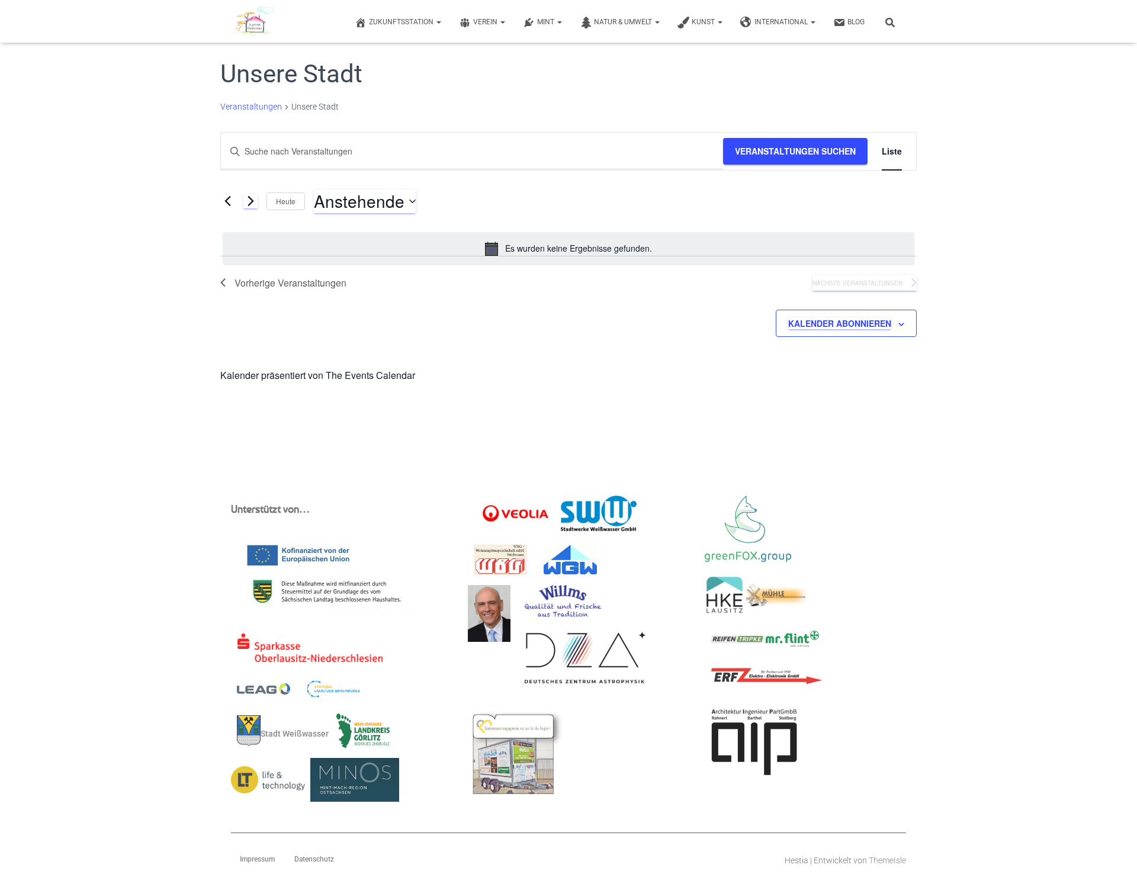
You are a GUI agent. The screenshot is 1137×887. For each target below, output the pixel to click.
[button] (438, 22)
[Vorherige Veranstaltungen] (227, 201)
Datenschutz (314, 859)
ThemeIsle (887, 860)
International (782, 22)
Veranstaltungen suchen (795, 151)
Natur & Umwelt (624, 22)
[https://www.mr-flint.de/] (792, 642)
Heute (286, 201)
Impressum (257, 859)
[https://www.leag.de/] (271, 692)
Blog (856, 22)
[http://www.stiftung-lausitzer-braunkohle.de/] (333, 692)
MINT (546, 22)
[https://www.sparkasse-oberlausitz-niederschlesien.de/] (313, 652)
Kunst (704, 22)
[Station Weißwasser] (253, 21)
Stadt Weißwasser (295, 733)
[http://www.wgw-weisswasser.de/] (570, 563)
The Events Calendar (370, 375)
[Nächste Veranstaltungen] (250, 201)
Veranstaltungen (251, 106)
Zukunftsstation (402, 22)
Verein (486, 22)
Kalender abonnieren (839, 323)
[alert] (568, 248)
